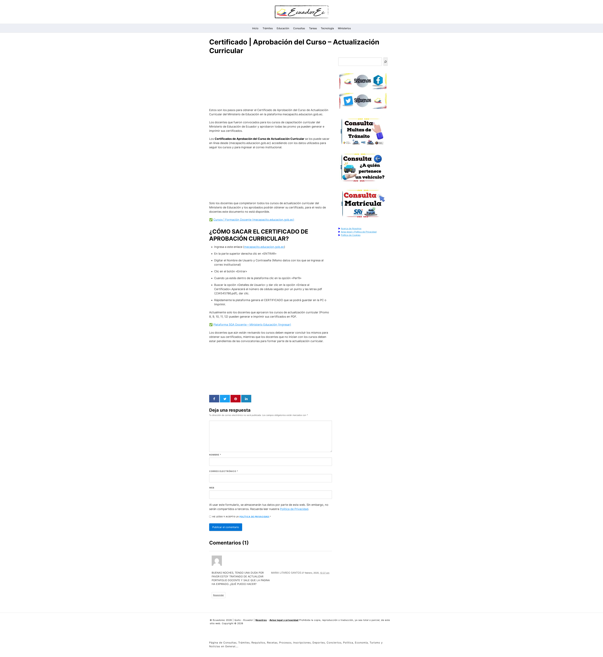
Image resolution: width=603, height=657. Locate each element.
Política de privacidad (254, 516)
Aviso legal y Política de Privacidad (359, 231)
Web (211, 487)
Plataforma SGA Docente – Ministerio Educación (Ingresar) (252, 324)
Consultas (299, 28)
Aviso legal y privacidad (284, 620)
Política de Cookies (350, 235)
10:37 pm (324, 573)
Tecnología (327, 28)
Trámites (268, 28)
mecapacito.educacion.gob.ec (264, 246)
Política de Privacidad (294, 509)
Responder (218, 595)
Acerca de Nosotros (351, 228)
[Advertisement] (270, 82)
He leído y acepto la (241, 516)
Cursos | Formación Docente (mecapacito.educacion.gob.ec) (253, 219)
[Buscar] (385, 61)
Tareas (313, 28)
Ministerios (344, 28)
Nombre (215, 454)
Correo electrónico (223, 471)
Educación (283, 28)
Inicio (255, 28)
